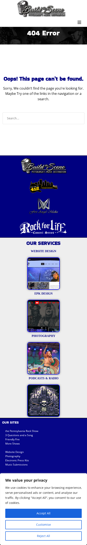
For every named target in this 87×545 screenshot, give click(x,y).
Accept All (43, 513)
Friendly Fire (12, 439)
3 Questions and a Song (19, 435)
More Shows (12, 443)
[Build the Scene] (41, 9)
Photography (12, 456)
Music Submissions (16, 464)
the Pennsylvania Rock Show (21, 431)
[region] (43, 509)
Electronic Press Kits (17, 460)
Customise (43, 525)
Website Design (14, 452)
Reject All (43, 536)
